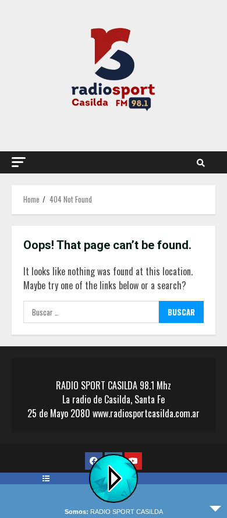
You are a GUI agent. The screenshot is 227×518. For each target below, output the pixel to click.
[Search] (201, 162)
